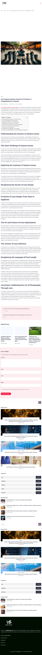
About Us (3, 642)
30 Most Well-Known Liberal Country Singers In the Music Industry (21, 510)
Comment (3, 357)
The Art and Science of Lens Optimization (10, 125)
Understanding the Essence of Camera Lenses (11, 119)
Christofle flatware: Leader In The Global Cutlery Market (19, 499)
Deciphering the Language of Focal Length (10, 128)
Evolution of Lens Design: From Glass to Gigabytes (12, 124)
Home (2, 96)
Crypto (21, 418)
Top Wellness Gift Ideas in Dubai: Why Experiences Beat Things (21, 467)
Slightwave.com (9, 630)
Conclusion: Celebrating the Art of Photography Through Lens (14, 129)
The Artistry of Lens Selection (8, 127)
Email (2, 375)
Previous (6, 310)
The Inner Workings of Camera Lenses (10, 120)
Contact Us (3, 644)
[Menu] (40, 3)
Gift (21, 465)
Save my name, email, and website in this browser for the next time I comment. (15, 389)
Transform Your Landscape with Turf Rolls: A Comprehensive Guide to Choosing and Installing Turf (35, 339)
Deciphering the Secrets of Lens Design (10, 123)
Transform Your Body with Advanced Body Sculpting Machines (16, 308)
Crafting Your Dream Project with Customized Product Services (20, 516)
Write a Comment (18, 104)
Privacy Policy (4, 637)
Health (23, 450)
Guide (19, 450)
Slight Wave (19, 651)
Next (4, 317)
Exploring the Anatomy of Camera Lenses (10, 121)
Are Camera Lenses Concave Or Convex (9, 107)
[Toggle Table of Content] (26, 118)
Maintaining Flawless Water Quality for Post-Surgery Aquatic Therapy (21, 452)
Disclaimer (3, 640)
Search (39, 402)
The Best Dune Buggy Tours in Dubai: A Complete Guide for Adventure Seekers (23, 505)
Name (2, 369)
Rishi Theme (29, 651)
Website (2, 382)
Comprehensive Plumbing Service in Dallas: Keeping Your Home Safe (17, 315)
